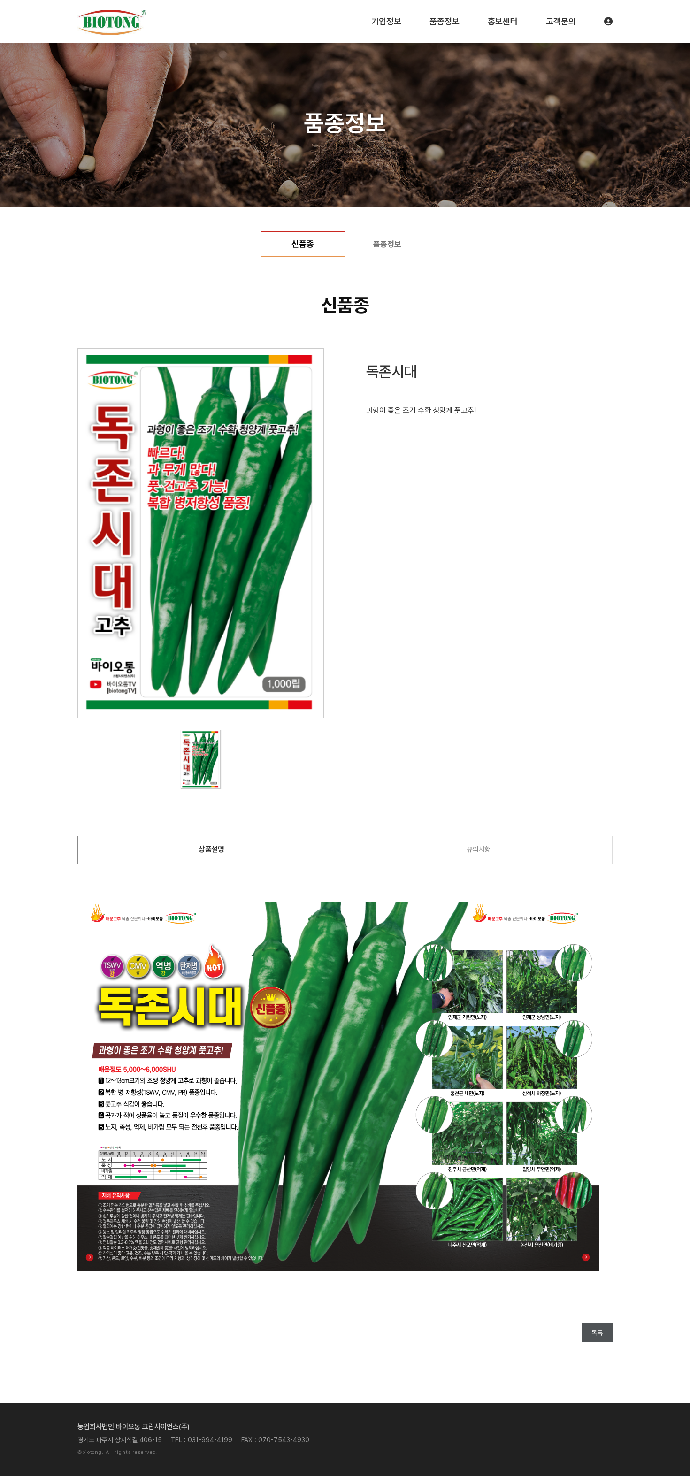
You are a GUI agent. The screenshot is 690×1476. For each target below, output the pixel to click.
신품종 (302, 244)
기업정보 (386, 21)
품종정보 (444, 21)
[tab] (211, 850)
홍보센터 (503, 21)
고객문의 (561, 21)
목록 (597, 1333)
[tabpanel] (200, 533)
